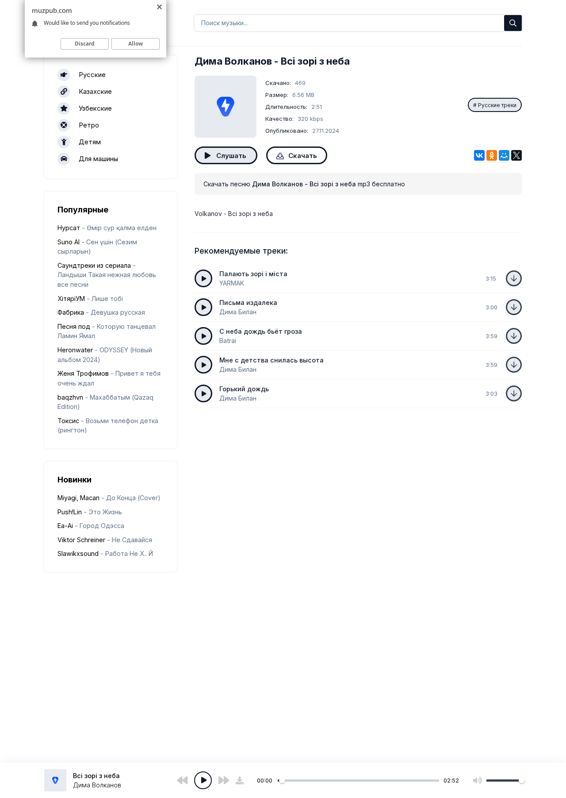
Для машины (98, 158)
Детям (90, 142)
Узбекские (95, 108)
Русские (92, 74)
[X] (516, 155)
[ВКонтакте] (479, 155)
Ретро (89, 125)
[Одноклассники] (491, 155)
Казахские (95, 91)
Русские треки (497, 105)
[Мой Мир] (504, 155)
